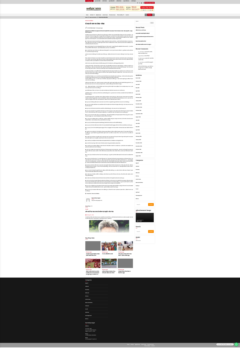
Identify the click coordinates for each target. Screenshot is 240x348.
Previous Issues (112, 14)
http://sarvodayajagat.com (97, 200)
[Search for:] (142, 204)
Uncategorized (139, 195)
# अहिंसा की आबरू (118, 0)
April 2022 (138, 129)
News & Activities (89, 20)
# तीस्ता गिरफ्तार (104, 0)
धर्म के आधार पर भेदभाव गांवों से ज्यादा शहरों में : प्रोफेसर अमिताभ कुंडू (125, 254)
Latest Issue (105, 14)
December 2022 (139, 103)
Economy (137, 169)
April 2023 (138, 91)
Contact (127, 14)
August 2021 (138, 155)
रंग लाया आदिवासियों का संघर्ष (107, 253)
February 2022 (138, 136)
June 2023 (138, 84)
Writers (137, 198)
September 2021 (139, 152)
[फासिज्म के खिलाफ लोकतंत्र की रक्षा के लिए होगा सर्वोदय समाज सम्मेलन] (109, 263)
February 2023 (138, 97)
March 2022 (138, 133)
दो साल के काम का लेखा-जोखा (94, 24)
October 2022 (138, 110)
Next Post (88, 206)
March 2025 (138, 78)
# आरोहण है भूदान (133, 0)
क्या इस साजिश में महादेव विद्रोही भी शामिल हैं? (143, 33)
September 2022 (139, 113)
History (137, 176)
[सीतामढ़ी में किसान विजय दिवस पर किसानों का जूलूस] (125, 263)
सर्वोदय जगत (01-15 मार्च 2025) (141, 30)
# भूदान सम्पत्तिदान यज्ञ (126, 0)
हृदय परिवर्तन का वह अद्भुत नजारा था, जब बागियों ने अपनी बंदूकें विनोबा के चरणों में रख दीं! (145, 68)
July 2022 (137, 120)
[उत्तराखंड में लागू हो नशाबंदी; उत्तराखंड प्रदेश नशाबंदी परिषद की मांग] (93, 246)
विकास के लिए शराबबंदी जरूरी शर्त (141, 41)
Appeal (137, 163)
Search (137, 21)
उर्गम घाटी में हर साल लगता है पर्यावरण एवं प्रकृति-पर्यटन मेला (99, 211)
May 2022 (137, 126)
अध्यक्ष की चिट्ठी (146, 55)
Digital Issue (98, 14)
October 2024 (138, 81)
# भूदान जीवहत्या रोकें (111, 0)
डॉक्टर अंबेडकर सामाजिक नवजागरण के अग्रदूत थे (143, 44)
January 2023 (138, 100)
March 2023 (138, 94)
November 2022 (139, 107)
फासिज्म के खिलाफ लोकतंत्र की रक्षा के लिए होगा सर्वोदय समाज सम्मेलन (108, 272)
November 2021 (139, 146)
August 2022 (138, 116)
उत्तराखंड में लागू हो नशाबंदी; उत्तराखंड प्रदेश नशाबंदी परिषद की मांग (93, 254)
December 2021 (139, 142)
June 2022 (138, 123)
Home (87, 14)
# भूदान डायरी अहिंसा (97, 0)
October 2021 (138, 149)
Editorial (137, 172)
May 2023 (137, 87)
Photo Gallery (120, 14)
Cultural (137, 166)
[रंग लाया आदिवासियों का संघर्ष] (109, 246)
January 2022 (138, 139)
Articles (91, 14)
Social (86, 209)
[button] (146, 15)
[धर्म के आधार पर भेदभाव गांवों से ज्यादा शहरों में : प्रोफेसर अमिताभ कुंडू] (125, 246)
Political (137, 185)
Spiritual (137, 192)
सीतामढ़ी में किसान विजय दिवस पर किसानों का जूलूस (124, 272)
